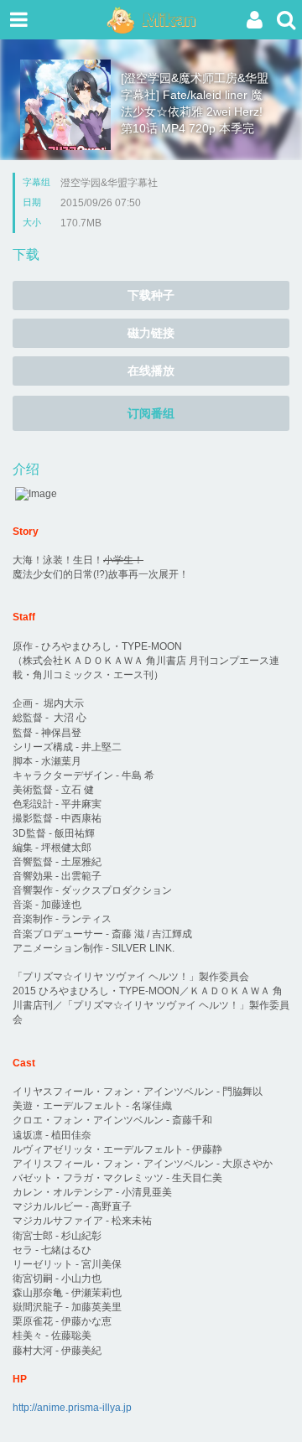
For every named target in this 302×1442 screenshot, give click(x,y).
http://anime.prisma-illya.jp (72, 1407)
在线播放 (151, 370)
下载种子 (151, 295)
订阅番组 (151, 413)
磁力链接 (151, 333)
